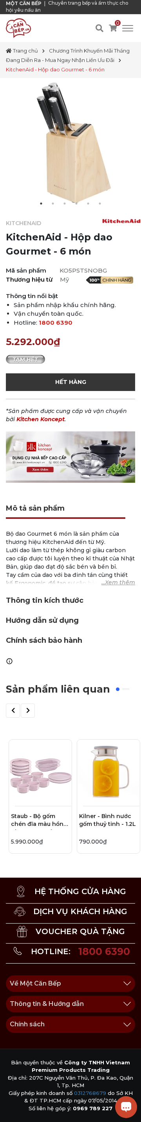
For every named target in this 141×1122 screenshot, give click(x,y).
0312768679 (90, 1093)
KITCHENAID (23, 223)
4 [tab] (76, 203)
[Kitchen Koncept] (70, 456)
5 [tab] (88, 203)
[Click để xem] (70, 142)
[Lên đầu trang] (14, 1108)
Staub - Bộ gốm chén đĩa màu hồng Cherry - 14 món (39, 821)
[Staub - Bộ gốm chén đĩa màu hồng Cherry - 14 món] (40, 771)
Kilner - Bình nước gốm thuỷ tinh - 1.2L (107, 820)
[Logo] (18, 27)
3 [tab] (65, 203)
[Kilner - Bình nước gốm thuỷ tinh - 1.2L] (108, 771)
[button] (13, 711)
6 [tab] (100, 203)
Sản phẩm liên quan (58, 689)
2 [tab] (53, 203)
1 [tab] (41, 203)
